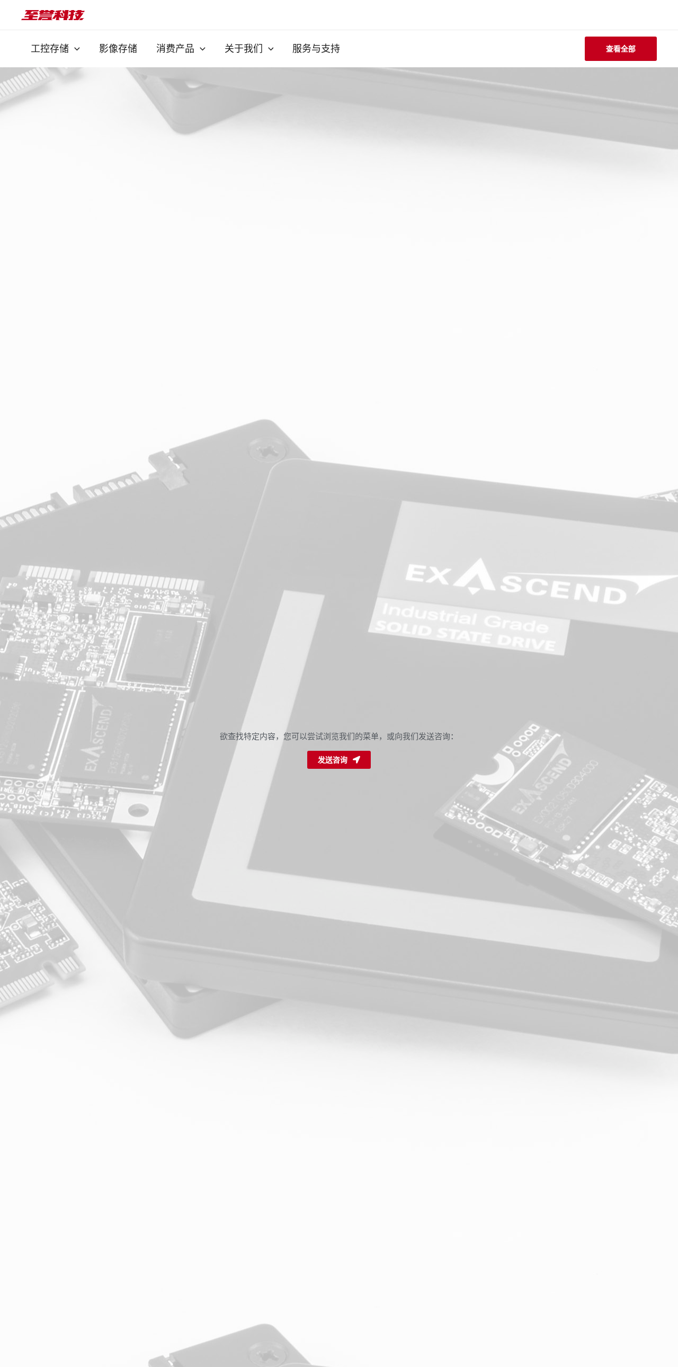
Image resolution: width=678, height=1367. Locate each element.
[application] (74, 48)
